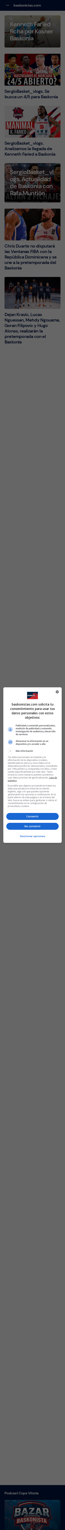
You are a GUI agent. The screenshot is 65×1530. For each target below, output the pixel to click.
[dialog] (32, 765)
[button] (32, 751)
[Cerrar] (57, 691)
